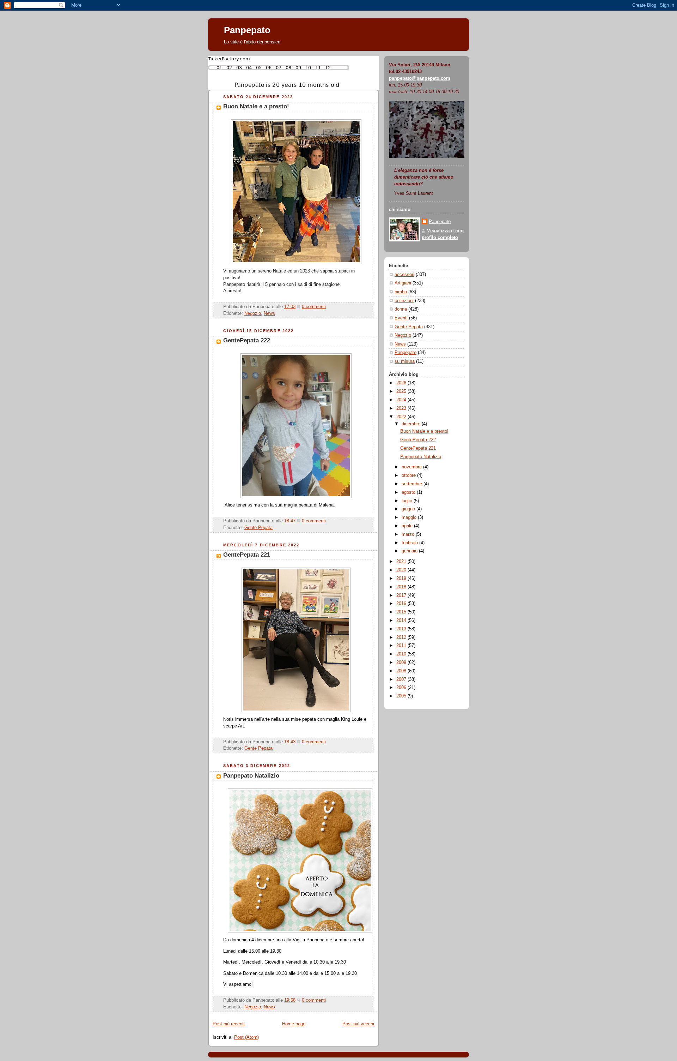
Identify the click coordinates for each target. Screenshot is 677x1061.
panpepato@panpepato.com (419, 78)
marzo (409, 534)
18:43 (289, 741)
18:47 (289, 520)
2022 (402, 416)
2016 (402, 603)
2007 (402, 679)
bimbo (401, 291)
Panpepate (405, 352)
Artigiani (403, 283)
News (269, 313)
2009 (402, 662)
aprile (408, 525)
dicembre (412, 423)
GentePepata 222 (246, 340)
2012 (402, 637)
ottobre (409, 475)
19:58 (289, 1000)
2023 (402, 408)
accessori (404, 274)
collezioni (404, 300)
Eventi (401, 318)
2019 (402, 578)
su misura (405, 361)
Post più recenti (229, 1023)
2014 (402, 620)
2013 (402, 629)
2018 (402, 587)
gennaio (410, 551)
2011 (402, 645)
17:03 (289, 306)
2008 (402, 671)
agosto (409, 492)
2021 (402, 561)
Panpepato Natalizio (251, 775)
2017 (402, 595)
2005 (402, 696)
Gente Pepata (258, 527)
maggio (410, 517)
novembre (412, 466)
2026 (402, 382)
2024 (402, 399)
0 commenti (314, 306)
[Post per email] (328, 306)
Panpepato (247, 30)
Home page (293, 1023)
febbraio (410, 542)
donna (401, 309)
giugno (409, 508)
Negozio (252, 313)
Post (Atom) (246, 1037)
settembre (412, 483)
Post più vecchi (358, 1023)
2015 (402, 612)
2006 (402, 687)
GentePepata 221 (246, 554)
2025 (402, 391)
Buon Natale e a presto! (256, 106)
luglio (408, 500)
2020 (402, 570)
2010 (402, 654)
